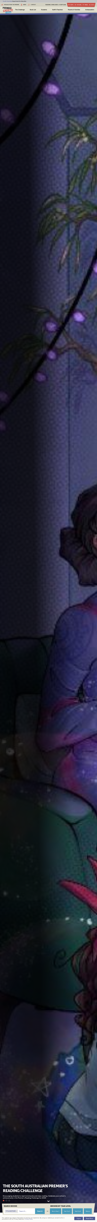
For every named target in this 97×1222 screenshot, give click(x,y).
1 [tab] (3, 1200)
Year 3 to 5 (67, 1211)
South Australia (7, 1)
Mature (88, 1211)
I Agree (78, 1218)
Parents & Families (74, 10)
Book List (33, 10)
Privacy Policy (29, 1219)
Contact (33, 4)
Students (44, 10)
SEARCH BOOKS (10, 1206)
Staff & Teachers (57, 10)
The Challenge (20, 10)
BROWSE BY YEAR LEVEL (60, 1206)
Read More (89, 1218)
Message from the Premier (11, 4)
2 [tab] (6, 1200)
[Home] (7, 9)
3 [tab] (9, 1200)
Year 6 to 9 (78, 1211)
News (24, 4)
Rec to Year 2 (55, 1211)
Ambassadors (89, 10)
